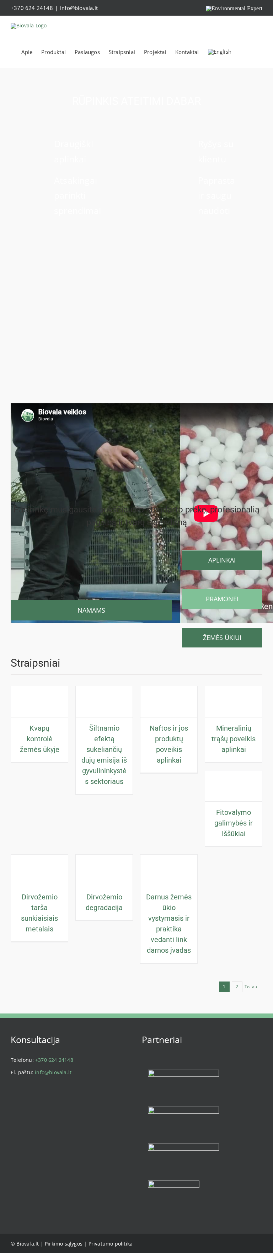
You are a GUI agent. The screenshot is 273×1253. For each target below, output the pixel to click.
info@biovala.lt (79, 7)
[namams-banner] (91, 552)
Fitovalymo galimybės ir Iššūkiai (233, 823)
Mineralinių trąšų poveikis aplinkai (234, 739)
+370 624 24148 (32, 7)
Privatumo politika (111, 1243)
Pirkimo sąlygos (63, 1243)
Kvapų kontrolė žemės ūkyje (39, 739)
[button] (255, 52)
